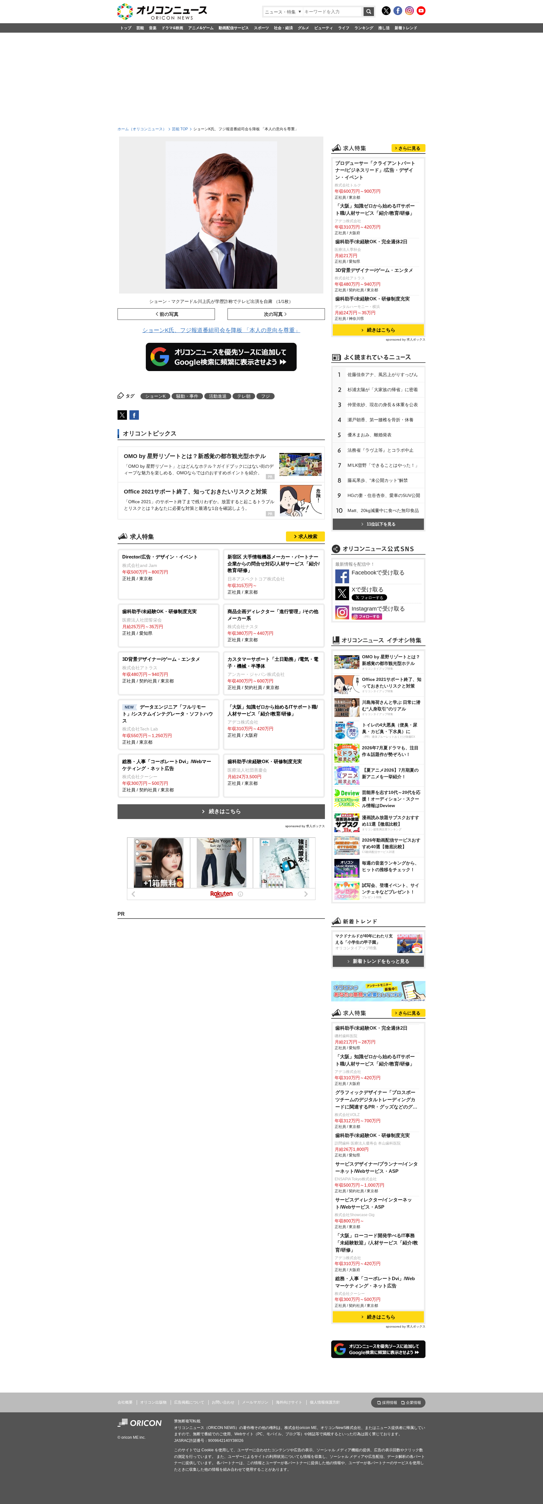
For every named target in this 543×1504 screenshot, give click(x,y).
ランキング (363, 28)
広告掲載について (189, 1402)
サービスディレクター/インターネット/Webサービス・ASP (373, 1203)
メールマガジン (255, 1402)
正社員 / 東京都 (160, 567)
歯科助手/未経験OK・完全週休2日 (371, 242)
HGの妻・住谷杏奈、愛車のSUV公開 (384, 495)
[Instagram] (409, 10)
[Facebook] (397, 10)
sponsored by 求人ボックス (305, 826)
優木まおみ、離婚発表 (370, 435)
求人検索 (308, 536)
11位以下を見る (381, 524)
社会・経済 (283, 28)
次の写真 (273, 314)
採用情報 (389, 1402)
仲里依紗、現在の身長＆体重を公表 (383, 404)
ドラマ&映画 (172, 28)
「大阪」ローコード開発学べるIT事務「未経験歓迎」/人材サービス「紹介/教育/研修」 (376, 1243)
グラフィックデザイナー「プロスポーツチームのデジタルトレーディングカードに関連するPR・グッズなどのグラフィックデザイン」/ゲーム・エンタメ (376, 1100)
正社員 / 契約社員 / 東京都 (161, 669)
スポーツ (261, 28)
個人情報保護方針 (325, 1402)
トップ (125, 28)
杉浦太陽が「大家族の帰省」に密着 (383, 389)
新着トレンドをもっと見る (381, 961)
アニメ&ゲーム (201, 28)
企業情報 (413, 1402)
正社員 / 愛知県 (159, 622)
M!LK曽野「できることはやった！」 (384, 465)
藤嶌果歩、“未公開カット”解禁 (378, 480)
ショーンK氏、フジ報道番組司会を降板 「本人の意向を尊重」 (221, 330)
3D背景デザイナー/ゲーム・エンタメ (374, 270)
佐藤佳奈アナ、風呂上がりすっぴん (383, 374)
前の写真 (169, 314)
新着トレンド (406, 28)
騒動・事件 (187, 396)
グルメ (303, 28)
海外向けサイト (289, 1402)
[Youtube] (421, 10)
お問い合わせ (223, 1402)
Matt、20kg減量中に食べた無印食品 (383, 510)
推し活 (384, 28)
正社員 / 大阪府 (273, 721)
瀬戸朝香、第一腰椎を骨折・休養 (381, 420)
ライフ (343, 28)
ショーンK (155, 396)
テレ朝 (243, 396)
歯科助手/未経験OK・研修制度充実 (372, 299)
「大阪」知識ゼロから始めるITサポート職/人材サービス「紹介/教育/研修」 (375, 209)
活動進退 (218, 396)
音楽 (152, 28)
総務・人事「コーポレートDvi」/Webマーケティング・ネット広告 (375, 1282)
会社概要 (125, 1402)
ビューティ (323, 28)
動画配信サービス (234, 28)
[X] (386, 10)
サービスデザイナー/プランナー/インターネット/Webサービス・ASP (376, 1167)
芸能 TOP (180, 129)
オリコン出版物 (153, 1402)
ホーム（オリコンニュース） (142, 129)
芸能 (140, 28)
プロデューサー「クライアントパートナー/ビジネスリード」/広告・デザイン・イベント (375, 170)
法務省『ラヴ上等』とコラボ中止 (381, 450)
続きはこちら (225, 811)
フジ (265, 396)
